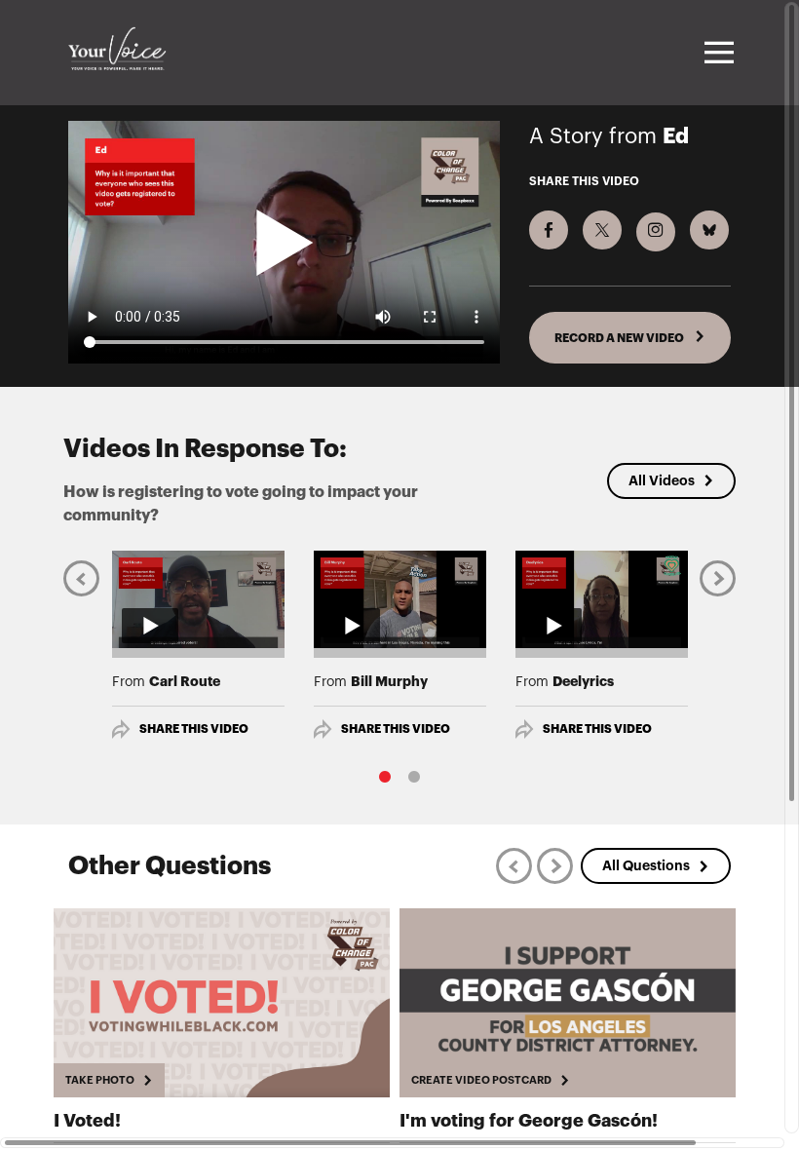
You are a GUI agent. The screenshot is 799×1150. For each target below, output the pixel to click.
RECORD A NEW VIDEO (620, 338)
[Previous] (81, 578)
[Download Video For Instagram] (655, 231)
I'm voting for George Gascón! (529, 1121)
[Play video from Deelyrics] (601, 599)
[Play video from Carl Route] (198, 599)
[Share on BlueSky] (709, 230)
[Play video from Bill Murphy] (400, 599)
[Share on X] (602, 230)
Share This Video (193, 729)
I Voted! (87, 1121)
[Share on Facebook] (548, 230)
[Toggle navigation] (716, 52)
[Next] (718, 578)
